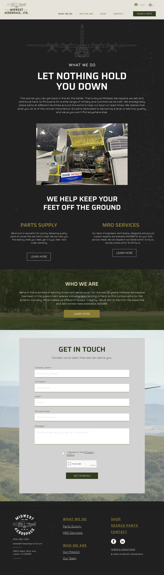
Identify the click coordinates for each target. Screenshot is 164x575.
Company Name (43, 368)
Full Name (40, 382)
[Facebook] (113, 541)
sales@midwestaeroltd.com (27, 543)
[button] (152, 4)
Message (39, 426)
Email (37, 396)
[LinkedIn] (122, 541)
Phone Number (42, 411)
